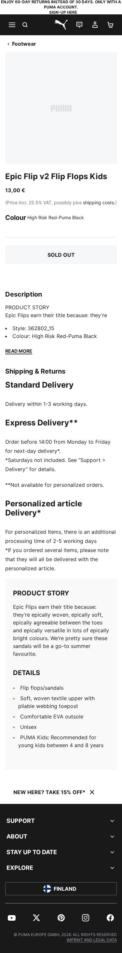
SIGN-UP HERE (63, 12)
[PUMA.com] (61, 24)
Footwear (24, 43)
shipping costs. (99, 202)
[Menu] (11, 24)
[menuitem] (11, 917)
